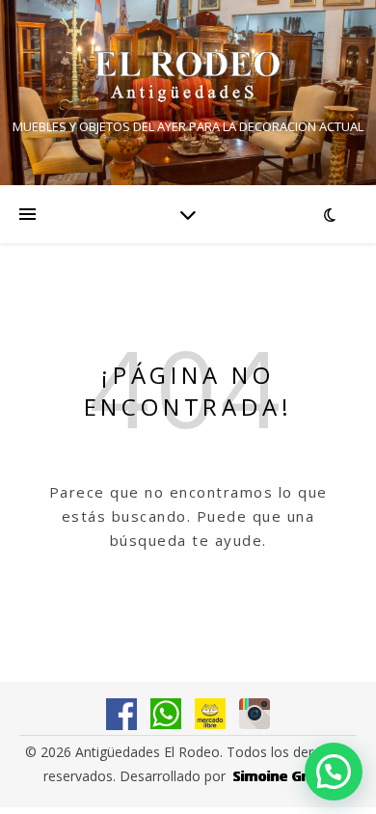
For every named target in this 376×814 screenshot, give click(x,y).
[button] (334, 771)
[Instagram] (254, 713)
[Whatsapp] (165, 713)
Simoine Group (283, 776)
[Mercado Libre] (210, 713)
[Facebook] (121, 714)
